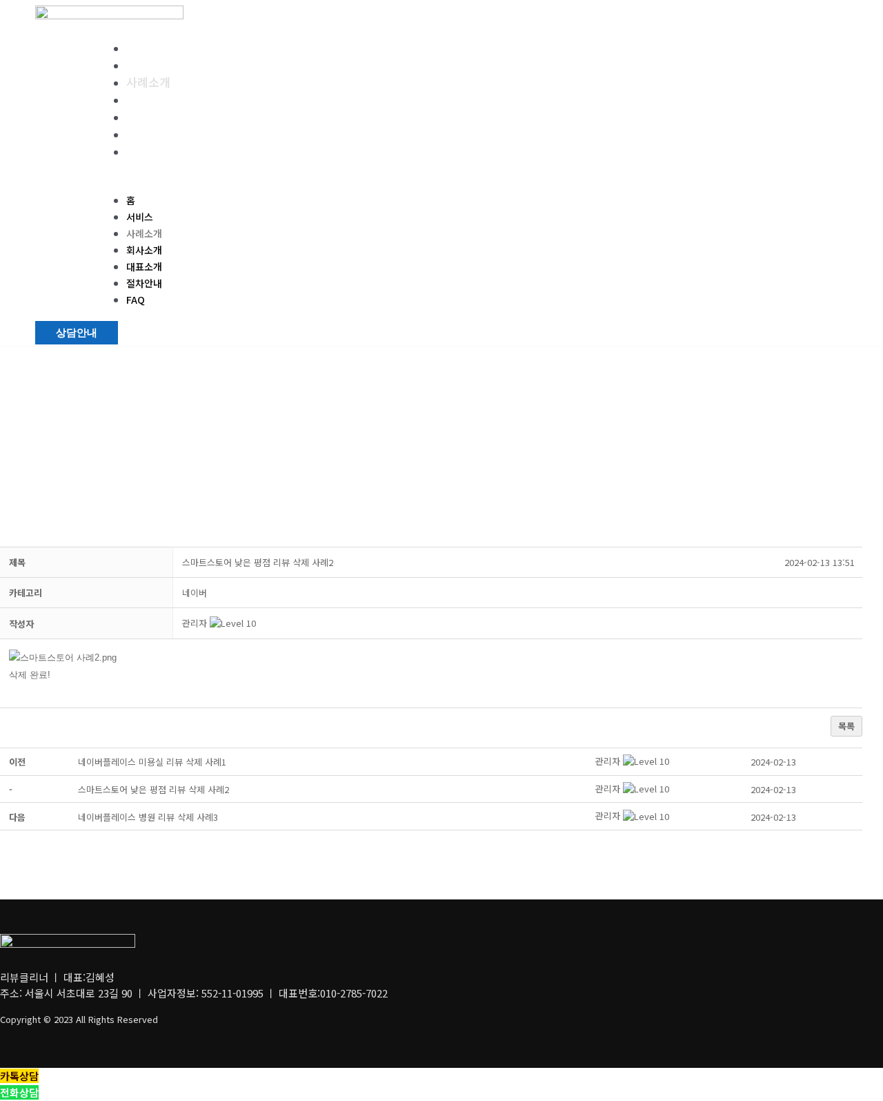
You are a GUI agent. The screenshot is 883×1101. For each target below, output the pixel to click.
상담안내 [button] (76, 333)
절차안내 (148, 133)
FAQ (137, 150)
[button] (437, 183)
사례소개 (148, 81)
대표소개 (148, 116)
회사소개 (148, 99)
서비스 (142, 64)
